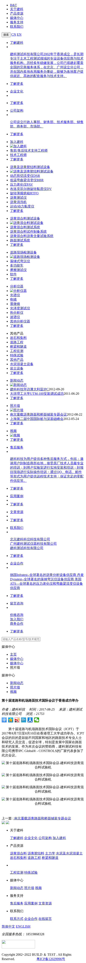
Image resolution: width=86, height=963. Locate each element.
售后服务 (16, 447)
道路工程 (16, 342)
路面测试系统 (20, 240)
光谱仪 (15, 295)
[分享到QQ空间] (10, 719)
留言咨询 (16, 603)
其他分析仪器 (20, 321)
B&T (13, 5)
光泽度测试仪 (20, 308)
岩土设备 (16, 368)
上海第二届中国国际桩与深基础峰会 (36, 419)
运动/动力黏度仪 (22, 206)
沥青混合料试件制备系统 (28, 231)
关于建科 (16, 9)
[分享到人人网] (30, 719)
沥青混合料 (18, 853)
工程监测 (16, 351)
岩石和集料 (18, 338)
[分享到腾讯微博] (23, 719)
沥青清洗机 (18, 202)
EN (19, 34)
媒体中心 (16, 18)
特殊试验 (16, 355)
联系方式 (16, 919)
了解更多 (16, 83)
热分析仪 (16, 312)
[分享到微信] (36, 719)
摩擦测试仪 (18, 270)
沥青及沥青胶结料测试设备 (30, 167)
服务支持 (16, 22)
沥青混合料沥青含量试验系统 (31, 236)
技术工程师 (18, 155)
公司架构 (16, 110)
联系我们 (16, 26)
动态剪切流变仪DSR (25, 175)
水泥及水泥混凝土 (69, 853)
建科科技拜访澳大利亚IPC (29, 389)
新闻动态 (16, 380)
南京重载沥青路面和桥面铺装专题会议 (38, 414)
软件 (13, 274)
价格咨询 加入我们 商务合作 (16, 619)
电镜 (13, 299)
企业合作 (16, 563)
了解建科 (16, 42)
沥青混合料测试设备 (25, 218)
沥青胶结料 (36, 853)
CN (13, 34)
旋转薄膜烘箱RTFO (24, 193)
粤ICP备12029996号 (51, 959)
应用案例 (16, 496)
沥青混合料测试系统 (25, 227)
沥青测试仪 (18, 197)
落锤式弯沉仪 (20, 261)
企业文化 (16, 91)
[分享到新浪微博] (17, 719)
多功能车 (16, 265)
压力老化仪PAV (21, 184)
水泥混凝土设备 (21, 364)
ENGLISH (23, 926)
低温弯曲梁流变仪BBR (27, 180)
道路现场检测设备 (23, 252)
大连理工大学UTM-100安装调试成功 (37, 393)
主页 (13, 654)
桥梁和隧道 (18, 346)
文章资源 (16, 512)
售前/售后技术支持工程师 (29, 150)
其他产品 (16, 359)
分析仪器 (16, 286)
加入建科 (16, 142)
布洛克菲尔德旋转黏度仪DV (31, 189)
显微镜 (15, 304)
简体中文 (8, 926)
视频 (13, 431)
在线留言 (45, 919)
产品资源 (16, 13)
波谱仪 (15, 317)
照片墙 (15, 405)
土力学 (50, 853)
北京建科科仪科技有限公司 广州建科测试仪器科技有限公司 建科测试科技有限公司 (33, 543)
